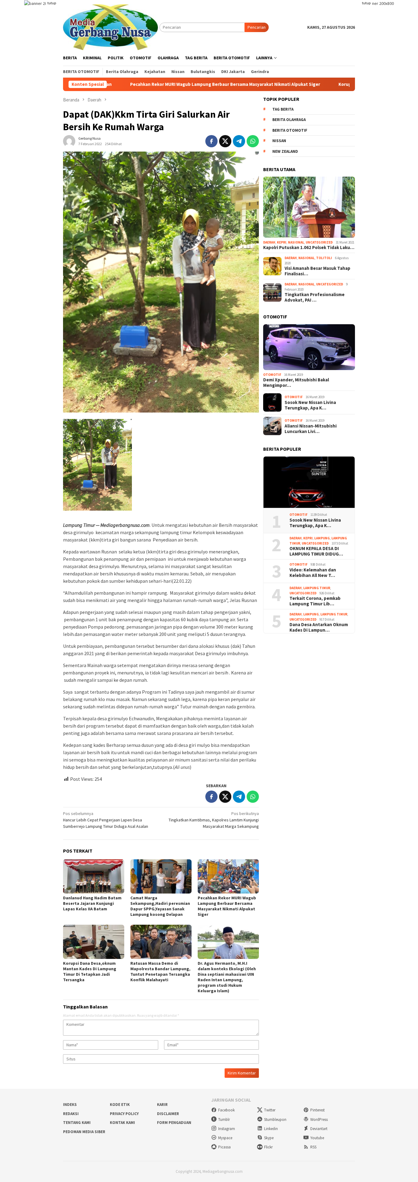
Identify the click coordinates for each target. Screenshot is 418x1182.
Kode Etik (120, 1104)
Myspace (225, 1137)
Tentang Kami (77, 1122)
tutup (51, 3)
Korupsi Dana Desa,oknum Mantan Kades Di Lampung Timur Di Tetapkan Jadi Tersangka (89, 971)
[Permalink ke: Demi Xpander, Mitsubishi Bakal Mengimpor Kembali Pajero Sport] (309, 347)
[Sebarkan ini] (211, 141)
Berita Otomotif (289, 130)
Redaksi (71, 1113)
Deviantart (318, 1128)
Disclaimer (168, 1113)
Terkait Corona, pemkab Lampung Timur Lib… (315, 601)
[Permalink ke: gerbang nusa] (69, 140)
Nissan (279, 140)
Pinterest (317, 1110)
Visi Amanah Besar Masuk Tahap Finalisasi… (317, 271)
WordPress (319, 1119)
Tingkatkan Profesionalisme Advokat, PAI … (315, 297)
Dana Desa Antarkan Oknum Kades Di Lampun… (318, 627)
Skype (269, 1137)
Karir (162, 1104)
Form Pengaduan (174, 1122)
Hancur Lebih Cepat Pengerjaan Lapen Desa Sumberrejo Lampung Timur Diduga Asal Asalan (105, 820)
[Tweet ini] (225, 141)
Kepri (281, 242)
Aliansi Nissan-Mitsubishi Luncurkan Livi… (311, 428)
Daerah (269, 242)
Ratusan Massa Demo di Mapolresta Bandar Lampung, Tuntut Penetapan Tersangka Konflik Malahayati (160, 971)
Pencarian (257, 27)
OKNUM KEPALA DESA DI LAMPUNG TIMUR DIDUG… (316, 551)
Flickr (268, 1147)
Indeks (70, 1104)
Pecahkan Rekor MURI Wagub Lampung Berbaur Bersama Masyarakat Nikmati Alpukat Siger (177, 84)
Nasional (296, 242)
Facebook (226, 1110)
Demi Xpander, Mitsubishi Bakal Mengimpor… (296, 382)
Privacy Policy (124, 1113)
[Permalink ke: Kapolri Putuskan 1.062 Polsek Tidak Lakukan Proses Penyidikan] (309, 207)
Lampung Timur (316, 588)
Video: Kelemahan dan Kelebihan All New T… (312, 572)
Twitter (269, 1110)
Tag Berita (282, 109)
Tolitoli (324, 258)
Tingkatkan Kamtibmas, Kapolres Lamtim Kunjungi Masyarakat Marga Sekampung (214, 820)
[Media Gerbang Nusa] (110, 26)
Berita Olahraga (289, 119)
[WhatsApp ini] (253, 141)
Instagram (226, 1128)
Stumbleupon (275, 1119)
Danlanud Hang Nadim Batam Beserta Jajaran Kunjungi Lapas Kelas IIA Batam (92, 903)
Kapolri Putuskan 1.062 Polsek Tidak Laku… (308, 247)
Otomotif (272, 375)
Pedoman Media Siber (84, 1131)
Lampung (322, 538)
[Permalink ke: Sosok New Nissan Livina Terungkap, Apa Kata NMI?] (309, 482)
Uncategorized (319, 242)
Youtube (317, 1137)
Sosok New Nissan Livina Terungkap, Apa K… (310, 405)
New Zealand (285, 151)
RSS (313, 1147)
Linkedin (271, 1128)
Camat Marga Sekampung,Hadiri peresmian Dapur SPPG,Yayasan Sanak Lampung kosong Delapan (160, 906)
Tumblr (224, 1119)
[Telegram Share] (239, 141)
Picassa (224, 1147)
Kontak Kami (122, 1122)
